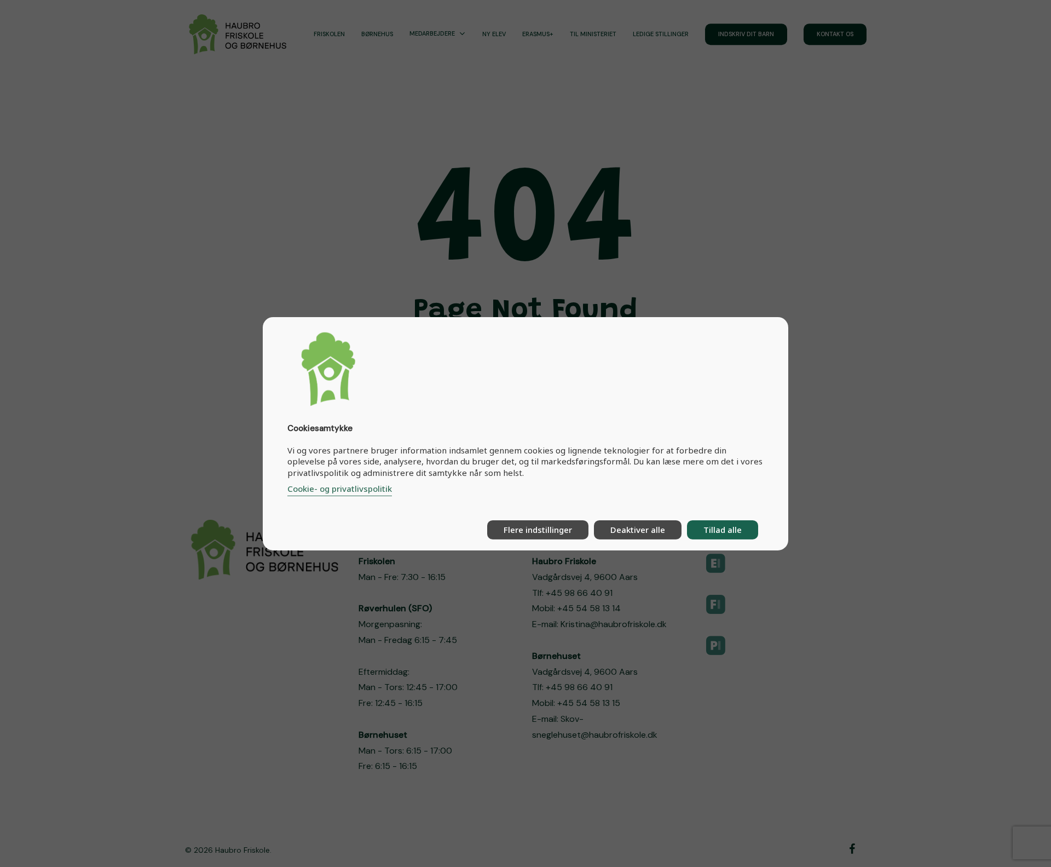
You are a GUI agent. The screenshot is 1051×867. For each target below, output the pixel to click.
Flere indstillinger (538, 529)
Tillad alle (722, 529)
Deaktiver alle (637, 529)
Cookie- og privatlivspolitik (339, 488)
